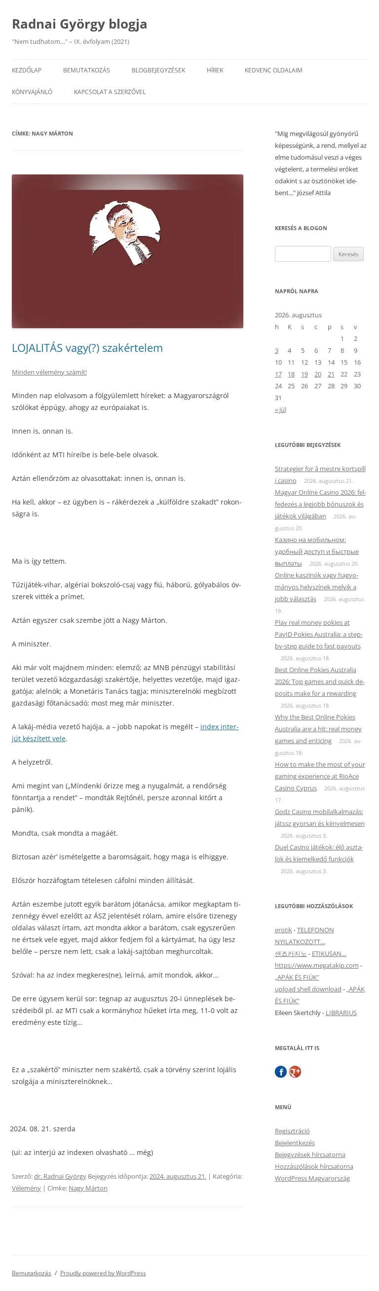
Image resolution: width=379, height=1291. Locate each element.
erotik (283, 929)
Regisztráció (292, 1130)
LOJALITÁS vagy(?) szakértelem (87, 347)
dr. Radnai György (60, 1176)
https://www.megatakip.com (317, 965)
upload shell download (308, 989)
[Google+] (295, 1072)
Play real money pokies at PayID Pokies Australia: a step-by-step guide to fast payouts (319, 634)
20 (317, 374)
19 (304, 374)
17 (278, 374)
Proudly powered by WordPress (103, 1273)
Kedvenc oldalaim (274, 70)
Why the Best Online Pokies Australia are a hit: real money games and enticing (318, 729)
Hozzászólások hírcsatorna (314, 1166)
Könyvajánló (32, 92)
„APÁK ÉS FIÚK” (297, 977)
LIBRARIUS (341, 1012)
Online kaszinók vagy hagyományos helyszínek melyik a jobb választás (316, 587)
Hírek (215, 70)
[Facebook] (281, 1072)
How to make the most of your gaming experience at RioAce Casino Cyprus (320, 776)
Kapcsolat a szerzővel (110, 92)
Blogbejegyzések (158, 70)
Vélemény (26, 1188)
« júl (280, 409)
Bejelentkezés (295, 1142)
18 (291, 374)
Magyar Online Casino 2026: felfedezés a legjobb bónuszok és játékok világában (320, 504)
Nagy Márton (88, 1188)
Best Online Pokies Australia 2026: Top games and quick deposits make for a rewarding (320, 681)
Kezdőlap (26, 70)
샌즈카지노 (291, 953)
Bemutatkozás (86, 70)
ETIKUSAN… (329, 953)
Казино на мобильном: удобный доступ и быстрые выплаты (317, 551)
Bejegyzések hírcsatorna (310, 1154)
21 (331, 374)
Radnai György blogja (80, 24)
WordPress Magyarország (312, 1178)
